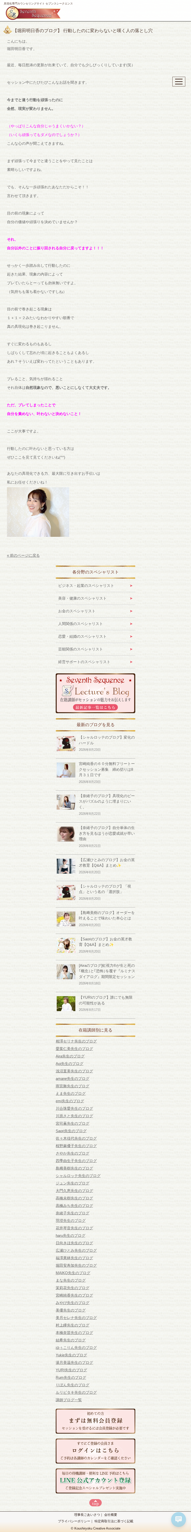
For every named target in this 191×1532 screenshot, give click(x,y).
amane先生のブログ (72, 1078)
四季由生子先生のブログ (76, 1161)
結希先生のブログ (71, 1340)
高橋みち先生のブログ (74, 1205)
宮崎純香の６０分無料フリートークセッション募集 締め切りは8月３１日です (107, 769)
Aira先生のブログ (70, 1056)
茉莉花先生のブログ (72, 1288)
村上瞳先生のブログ (72, 1325)
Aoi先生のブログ (69, 1063)
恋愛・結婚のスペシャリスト (82, 636)
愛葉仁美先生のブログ (74, 1048)
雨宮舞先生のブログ (72, 1086)
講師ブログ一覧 (69, 1400)
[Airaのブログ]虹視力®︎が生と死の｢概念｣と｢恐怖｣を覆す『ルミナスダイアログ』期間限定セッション (107, 971)
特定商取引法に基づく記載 (114, 1521)
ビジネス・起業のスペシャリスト (86, 585)
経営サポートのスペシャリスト (84, 662)
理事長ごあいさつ (87, 1515)
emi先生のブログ (70, 1101)
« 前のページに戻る (23, 555)
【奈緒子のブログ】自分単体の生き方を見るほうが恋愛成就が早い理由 (107, 833)
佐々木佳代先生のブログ (76, 1138)
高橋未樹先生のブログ (74, 1198)
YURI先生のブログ (71, 1370)
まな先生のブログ (71, 1280)
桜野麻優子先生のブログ (76, 1146)
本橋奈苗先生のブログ (74, 1332)
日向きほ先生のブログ (74, 1243)
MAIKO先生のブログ (73, 1273)
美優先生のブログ (71, 1310)
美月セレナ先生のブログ (76, 1318)
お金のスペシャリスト (77, 611)
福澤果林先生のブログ (74, 1258)
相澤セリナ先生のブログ (76, 1041)
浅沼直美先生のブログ (74, 1071)
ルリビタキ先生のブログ (76, 1392)
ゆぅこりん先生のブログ (76, 1347)
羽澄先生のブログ (71, 1220)
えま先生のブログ (71, 1093)
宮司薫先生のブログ (72, 1123)
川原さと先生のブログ (74, 1116)
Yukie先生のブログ (71, 1355)
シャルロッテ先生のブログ (78, 1176)
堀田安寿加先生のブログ (76, 1265)
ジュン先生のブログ (72, 1183)
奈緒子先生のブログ (72, 1213)
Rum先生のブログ (71, 1377)
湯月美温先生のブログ (74, 1362)
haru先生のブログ (70, 1235)
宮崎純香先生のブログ (74, 1295)
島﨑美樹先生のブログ (74, 1168)
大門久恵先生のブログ (74, 1190)
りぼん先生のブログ (72, 1385)
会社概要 (110, 1515)
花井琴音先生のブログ (74, 1228)
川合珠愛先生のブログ (74, 1108)
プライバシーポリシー (74, 1521)
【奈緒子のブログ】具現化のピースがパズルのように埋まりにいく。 (107, 801)
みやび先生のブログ (72, 1303)
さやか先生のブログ (72, 1153)
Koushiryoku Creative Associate (97, 1528)
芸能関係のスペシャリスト (80, 649)
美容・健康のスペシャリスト (82, 598)
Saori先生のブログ (71, 1131)
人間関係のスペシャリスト (80, 624)
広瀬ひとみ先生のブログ (76, 1250)
